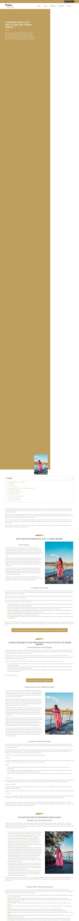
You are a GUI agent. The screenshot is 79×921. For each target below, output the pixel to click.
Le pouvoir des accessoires (14, 494)
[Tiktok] (73, 1)
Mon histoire (11, 484)
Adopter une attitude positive (14, 498)
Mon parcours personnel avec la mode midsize (16, 482)
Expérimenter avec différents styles (16, 492)
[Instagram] (65, 1)
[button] (72, 478)
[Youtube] (69, 1)
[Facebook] (67, 1)
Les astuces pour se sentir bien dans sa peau (15, 496)
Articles (45, 6)
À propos (69, 6)
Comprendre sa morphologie (14, 490)
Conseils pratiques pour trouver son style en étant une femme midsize (20, 488)
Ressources (53, 6)
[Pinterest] (71, 1)
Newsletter (61, 6)
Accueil (39, 6)
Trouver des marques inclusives (15, 500)
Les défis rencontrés (13, 486)
